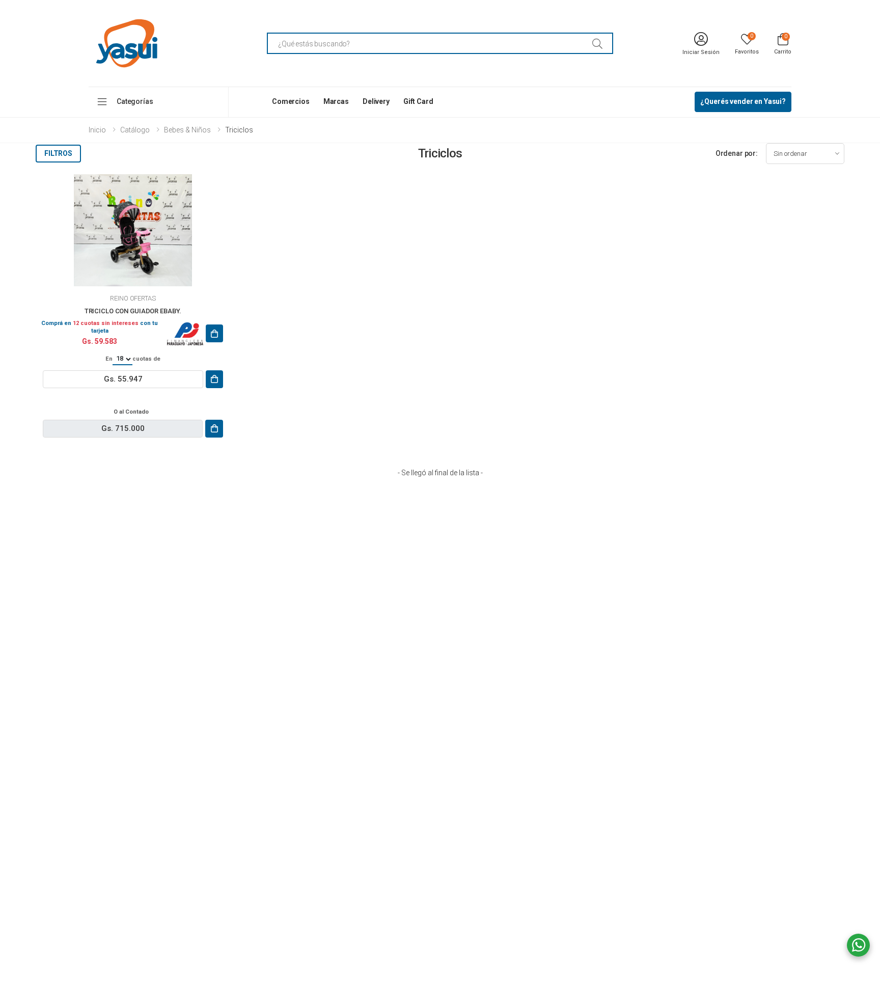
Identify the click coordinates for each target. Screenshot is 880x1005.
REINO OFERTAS (132, 298)
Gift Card (418, 101)
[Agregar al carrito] (214, 333)
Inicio (97, 130)
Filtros (58, 153)
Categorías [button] (135, 101)
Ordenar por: (737, 153)
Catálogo (135, 130)
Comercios (291, 101)
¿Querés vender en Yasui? (743, 101)
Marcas (336, 101)
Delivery (376, 101)
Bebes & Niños (187, 130)
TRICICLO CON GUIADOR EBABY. (133, 311)
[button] (782, 43)
